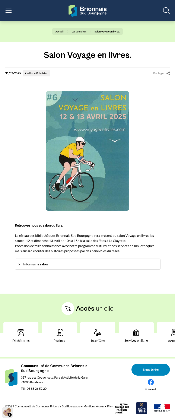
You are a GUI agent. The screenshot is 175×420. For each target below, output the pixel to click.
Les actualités (79, 31)
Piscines (59, 340)
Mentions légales (93, 406)
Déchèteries (21, 340)
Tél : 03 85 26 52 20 (34, 388)
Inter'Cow (98, 340)
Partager (159, 73)
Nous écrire (151, 369)
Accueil (59, 31)
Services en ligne (136, 340)
